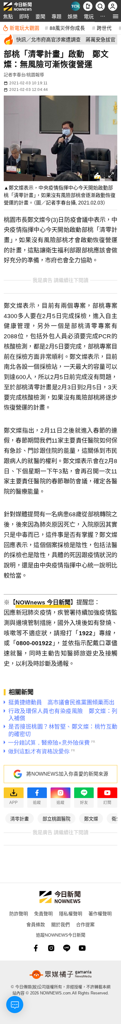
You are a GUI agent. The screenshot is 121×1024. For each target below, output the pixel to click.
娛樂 (73, 16)
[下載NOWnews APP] (87, 6)
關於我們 (60, 924)
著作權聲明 (100, 913)
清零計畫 (19, 818)
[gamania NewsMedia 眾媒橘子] (60, 974)
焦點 (8, 16)
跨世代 (104, 27)
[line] (66, 948)
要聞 (40, 16)
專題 (56, 16)
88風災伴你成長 (67, 27)
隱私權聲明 (70, 913)
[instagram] (51, 948)
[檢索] (100, 6)
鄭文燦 (91, 818)
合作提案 (85, 924)
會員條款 (35, 924)
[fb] (35, 948)
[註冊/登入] (112, 6)
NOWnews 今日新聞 (43, 602)
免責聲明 (43, 913)
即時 (24, 16)
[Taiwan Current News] (75, 6)
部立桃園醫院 (56, 818)
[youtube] (82, 948)
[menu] (115, 16)
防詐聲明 (18, 913)
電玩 (89, 16)
